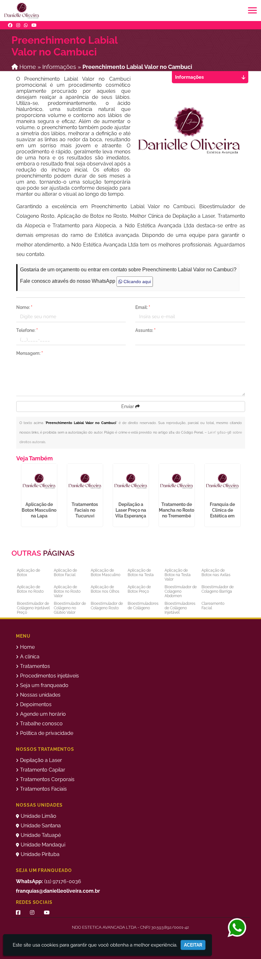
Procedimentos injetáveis (49, 676)
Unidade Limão (38, 816)
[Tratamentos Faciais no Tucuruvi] (85, 481)
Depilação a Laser (41, 760)
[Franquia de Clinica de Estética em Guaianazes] (222, 481)
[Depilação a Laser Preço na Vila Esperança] (131, 481)
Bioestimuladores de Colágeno (143, 605)
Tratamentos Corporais (47, 779)
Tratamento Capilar (42, 770)
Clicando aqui (136, 281)
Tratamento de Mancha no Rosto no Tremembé (176, 510)
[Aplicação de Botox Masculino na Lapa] (39, 481)
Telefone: (27, 330)
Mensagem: (29, 353)
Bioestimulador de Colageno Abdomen (181, 591)
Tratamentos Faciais (43, 789)
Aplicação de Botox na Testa (141, 572)
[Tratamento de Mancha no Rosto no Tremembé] (176, 481)
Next (245, 497)
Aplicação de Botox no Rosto (30, 589)
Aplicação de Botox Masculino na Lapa (39, 510)
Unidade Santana (41, 826)
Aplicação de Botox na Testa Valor (178, 575)
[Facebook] (10, 25)
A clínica (29, 657)
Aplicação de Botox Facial (65, 572)
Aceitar (193, 945)
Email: (142, 307)
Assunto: (145, 330)
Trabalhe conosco (41, 724)
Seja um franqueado (44, 685)
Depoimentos (36, 704)
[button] (252, 10)
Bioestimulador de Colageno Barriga (217, 589)
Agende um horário (43, 714)
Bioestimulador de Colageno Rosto (107, 605)
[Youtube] (34, 25)
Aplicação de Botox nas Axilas (215, 572)
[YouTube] (47, 913)
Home (27, 647)
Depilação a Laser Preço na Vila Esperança (130, 510)
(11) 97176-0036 (48, 881)
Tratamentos (35, 666)
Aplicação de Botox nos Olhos (105, 589)
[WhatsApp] (26, 25)
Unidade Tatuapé (41, 835)
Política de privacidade (46, 733)
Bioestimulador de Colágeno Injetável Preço (33, 608)
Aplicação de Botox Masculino (105, 572)
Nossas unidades (40, 695)
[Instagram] (18, 25)
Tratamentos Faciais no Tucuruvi (85, 510)
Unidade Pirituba (40, 854)
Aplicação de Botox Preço (139, 589)
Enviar (128, 406)
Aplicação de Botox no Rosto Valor (67, 591)
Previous (11, 497)
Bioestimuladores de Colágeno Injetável (180, 608)
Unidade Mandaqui (43, 845)
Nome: (24, 307)
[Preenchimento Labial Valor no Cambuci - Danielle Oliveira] (22, 10)
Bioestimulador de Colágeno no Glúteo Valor (70, 608)
